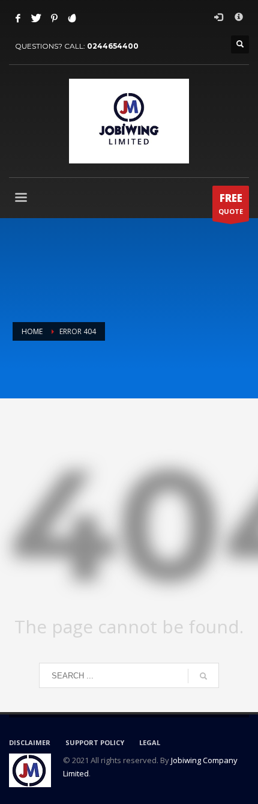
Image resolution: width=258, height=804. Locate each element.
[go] (203, 676)
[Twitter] (36, 18)
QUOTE (230, 203)
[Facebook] (18, 18)
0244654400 (113, 45)
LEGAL (149, 742)
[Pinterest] (54, 18)
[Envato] (72, 18)
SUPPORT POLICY (94, 742)
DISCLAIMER (29, 742)
